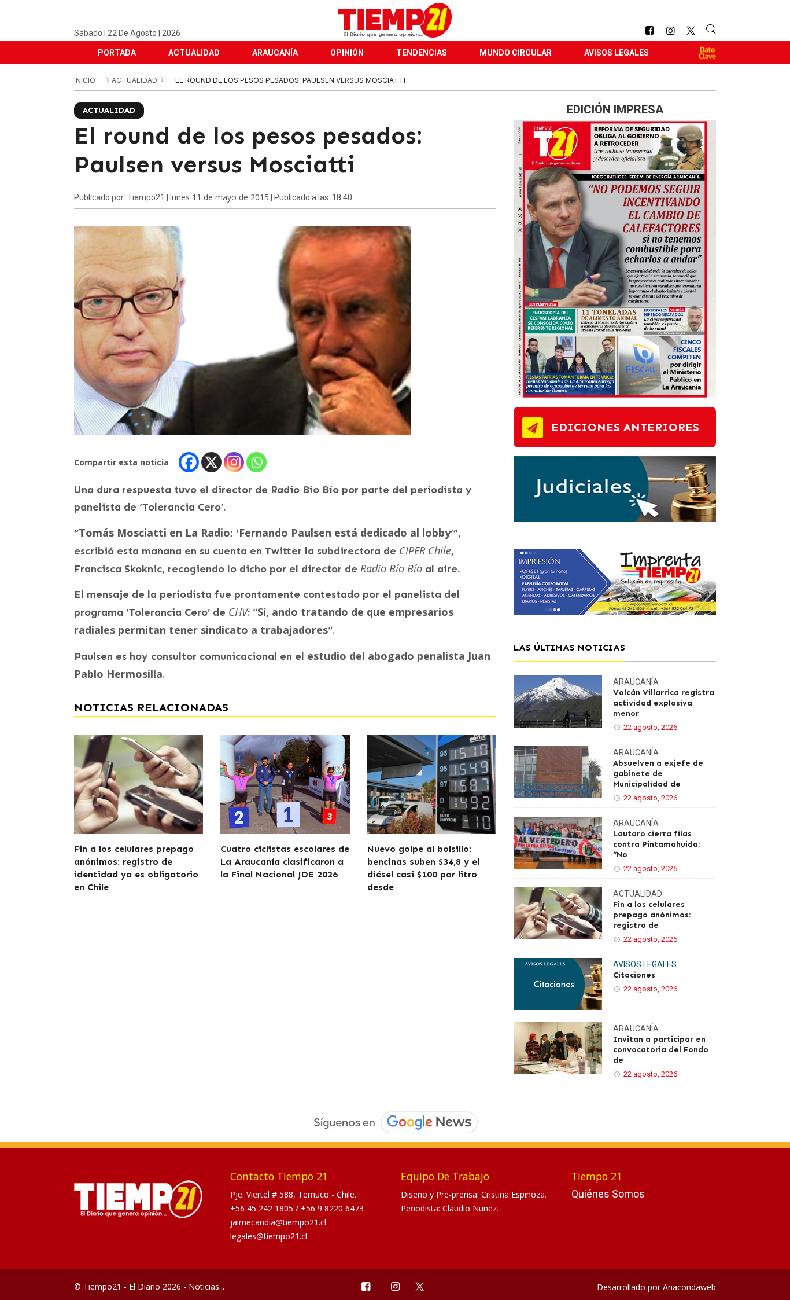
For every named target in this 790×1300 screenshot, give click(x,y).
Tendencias (421, 52)
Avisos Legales (616, 52)
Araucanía (275, 52)
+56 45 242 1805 (263, 1208)
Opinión (347, 52)
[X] (211, 462)
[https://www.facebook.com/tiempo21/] (649, 30)
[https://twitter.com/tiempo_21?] (690, 30)
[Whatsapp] (256, 462)
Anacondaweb (689, 1286)
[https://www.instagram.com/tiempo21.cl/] (670, 30)
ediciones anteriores (625, 427)
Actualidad (194, 52)
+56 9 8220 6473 (332, 1208)
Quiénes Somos (608, 1194)
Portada (117, 52)
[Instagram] (234, 462)
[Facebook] (189, 462)
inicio (84, 80)
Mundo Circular (515, 52)
